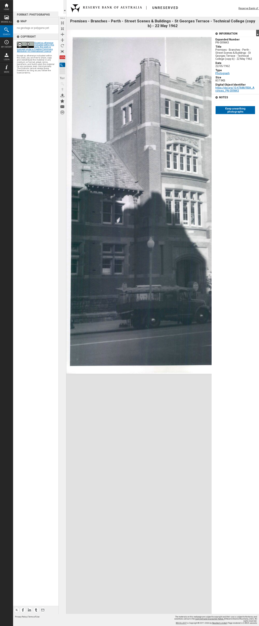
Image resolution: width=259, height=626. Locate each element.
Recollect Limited (219, 623)
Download (62, 95)
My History (6, 47)
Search (6, 34)
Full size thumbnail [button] (62, 23)
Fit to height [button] (62, 40)
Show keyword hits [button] (62, 84)
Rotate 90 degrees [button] (62, 46)
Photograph (222, 73)
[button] (62, 65)
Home (6, 9)
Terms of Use (33, 617)
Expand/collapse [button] (257, 33)
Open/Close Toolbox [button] (64, 7)
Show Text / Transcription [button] (62, 78)
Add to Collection (62, 101)
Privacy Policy (21, 617)
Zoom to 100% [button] (62, 51)
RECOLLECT (181, 623)
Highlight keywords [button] (62, 89)
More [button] (6, 72)
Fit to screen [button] (62, 29)
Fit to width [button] (62, 34)
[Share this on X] (17, 608)
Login (6, 59)
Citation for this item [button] (62, 112)
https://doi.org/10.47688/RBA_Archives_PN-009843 (234, 89)
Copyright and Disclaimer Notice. (209, 619)
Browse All (6, 22)
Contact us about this (62, 107)
